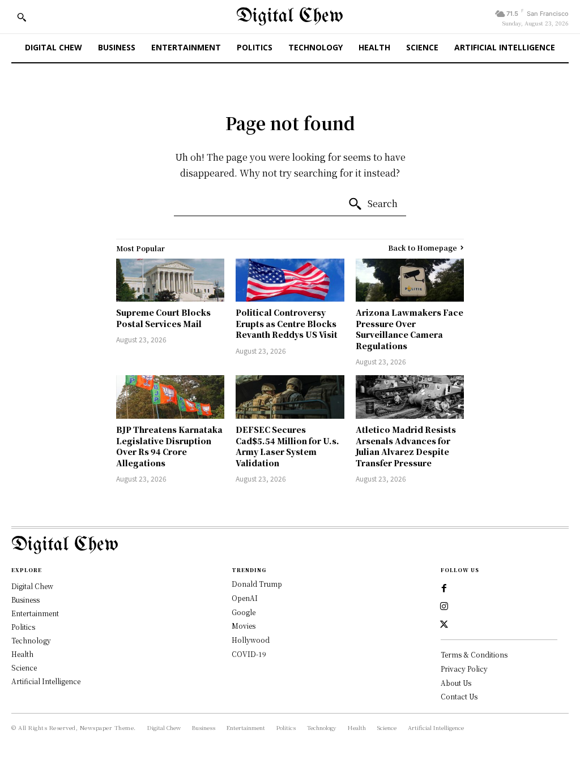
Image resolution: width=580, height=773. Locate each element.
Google (243, 612)
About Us (456, 683)
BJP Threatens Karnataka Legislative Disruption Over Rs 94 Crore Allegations (169, 446)
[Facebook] (444, 588)
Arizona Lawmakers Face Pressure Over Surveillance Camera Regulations (409, 329)
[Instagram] (444, 607)
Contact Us (459, 696)
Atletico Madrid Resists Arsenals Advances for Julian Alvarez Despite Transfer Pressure (406, 446)
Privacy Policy (464, 668)
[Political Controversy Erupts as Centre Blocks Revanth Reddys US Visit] (290, 280)
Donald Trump (257, 584)
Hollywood (251, 640)
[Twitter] (444, 625)
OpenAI (245, 598)
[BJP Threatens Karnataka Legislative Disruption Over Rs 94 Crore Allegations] (170, 397)
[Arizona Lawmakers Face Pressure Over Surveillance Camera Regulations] (410, 280)
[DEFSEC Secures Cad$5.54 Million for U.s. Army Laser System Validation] (290, 397)
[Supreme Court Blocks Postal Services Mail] (170, 280)
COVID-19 (249, 654)
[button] (21, 17)
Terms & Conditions (474, 654)
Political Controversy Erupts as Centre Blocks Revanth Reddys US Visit (287, 323)
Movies (243, 625)
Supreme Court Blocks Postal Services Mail (163, 318)
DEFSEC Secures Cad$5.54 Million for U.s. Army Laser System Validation (287, 446)
